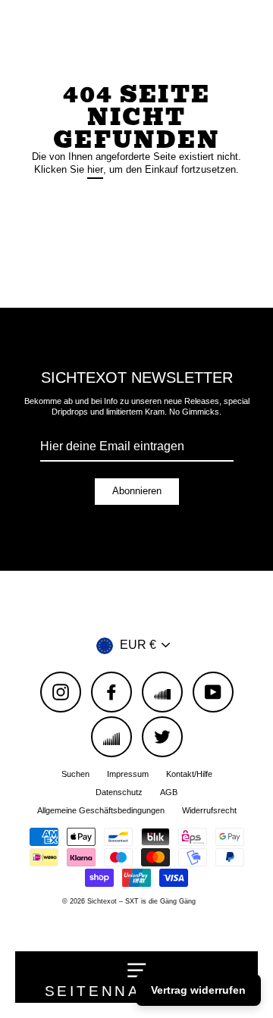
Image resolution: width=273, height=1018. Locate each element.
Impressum (128, 773)
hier (95, 169)
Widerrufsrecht (209, 810)
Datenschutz (119, 792)
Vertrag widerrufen (198, 990)
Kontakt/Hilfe (189, 773)
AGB (168, 792)
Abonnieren (137, 490)
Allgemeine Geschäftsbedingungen (101, 810)
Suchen (75, 773)
